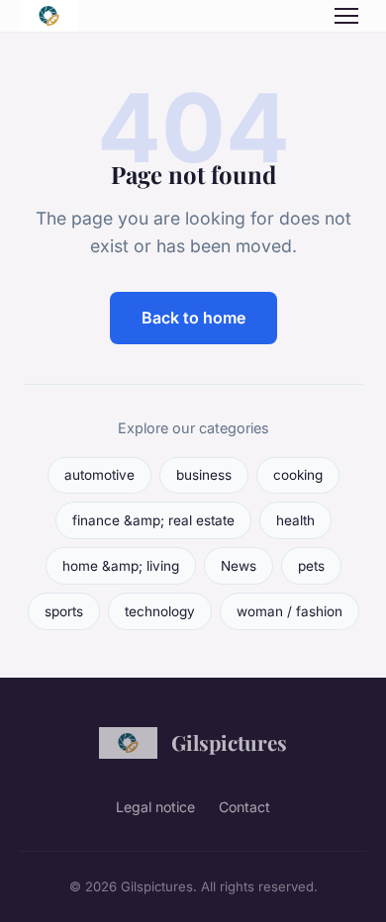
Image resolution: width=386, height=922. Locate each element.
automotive (99, 475)
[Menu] (346, 16)
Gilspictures (229, 742)
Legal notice (155, 806)
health (295, 520)
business (204, 475)
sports (64, 611)
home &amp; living (120, 566)
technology (160, 611)
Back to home (193, 317)
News (238, 566)
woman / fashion (289, 611)
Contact (244, 806)
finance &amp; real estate (153, 520)
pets (311, 566)
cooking (298, 475)
